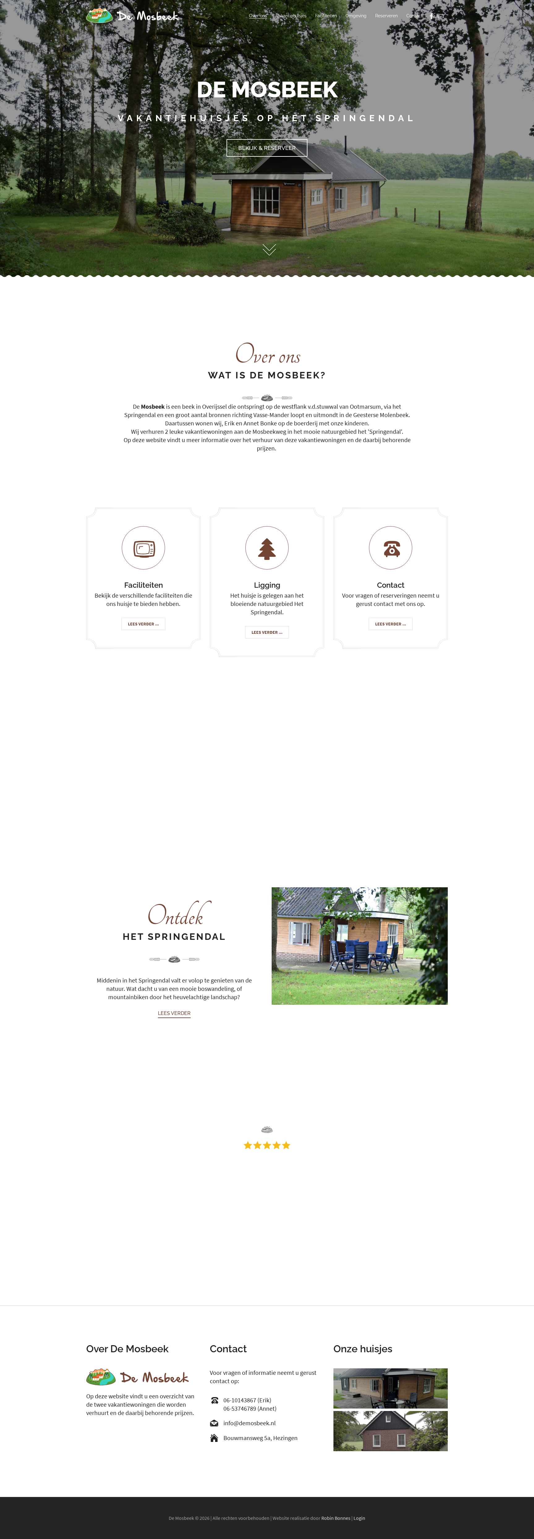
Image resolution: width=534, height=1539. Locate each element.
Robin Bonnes (335, 1518)
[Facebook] (431, 16)
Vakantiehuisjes (291, 15)
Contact (414, 15)
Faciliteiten (326, 15)
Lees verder (174, 1013)
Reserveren (386, 15)
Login (359, 1518)
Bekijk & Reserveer (267, 148)
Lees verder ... (143, 624)
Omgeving (356, 15)
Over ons (258, 15)
